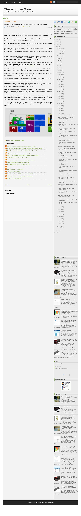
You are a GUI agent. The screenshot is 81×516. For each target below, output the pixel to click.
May (58, 65)
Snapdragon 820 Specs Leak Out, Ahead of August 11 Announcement (20, 176)
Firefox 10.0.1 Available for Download (66, 115)
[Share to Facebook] (51, 27)
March (58, 70)
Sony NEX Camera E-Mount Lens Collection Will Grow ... (66, 156)
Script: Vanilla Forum (66, 330)
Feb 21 (60, 91)
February (59, 72)
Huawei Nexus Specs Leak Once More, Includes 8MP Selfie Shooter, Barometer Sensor (23, 150)
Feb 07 (60, 211)
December (59, 48)
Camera (64, 28)
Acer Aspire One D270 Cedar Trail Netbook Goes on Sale (66, 196)
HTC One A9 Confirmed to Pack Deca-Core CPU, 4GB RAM (68, 300)
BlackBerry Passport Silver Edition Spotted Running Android (18, 157)
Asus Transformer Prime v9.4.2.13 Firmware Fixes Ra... (66, 178)
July (58, 60)
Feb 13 (60, 108)
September (60, 56)
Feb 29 (60, 74)
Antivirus (56, 28)
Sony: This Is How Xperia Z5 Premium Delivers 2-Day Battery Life (19, 153)
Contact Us (13, 2)
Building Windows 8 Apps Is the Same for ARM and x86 (26, 24)
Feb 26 (60, 81)
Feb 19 (60, 96)
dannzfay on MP (59, 363)
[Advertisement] (22, 221)
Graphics (76, 28)
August (59, 58)
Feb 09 (60, 207)
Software (22, 140)
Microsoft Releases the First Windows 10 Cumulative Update (18, 162)
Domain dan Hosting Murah (61, 368)
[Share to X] (49, 27)
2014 (57, 42)
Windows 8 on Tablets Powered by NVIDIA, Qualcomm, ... (66, 174)
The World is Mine (17, 9)
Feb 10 (60, 113)
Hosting (65, 29)
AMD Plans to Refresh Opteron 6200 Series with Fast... (66, 129)
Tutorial (73, 33)
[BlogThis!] (48, 27)
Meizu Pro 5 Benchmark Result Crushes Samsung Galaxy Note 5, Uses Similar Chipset (22, 155)
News (16, 140)
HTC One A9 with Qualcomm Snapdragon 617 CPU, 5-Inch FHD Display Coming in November (24, 148)
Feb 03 (60, 219)
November (59, 51)
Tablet (66, 33)
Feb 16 (60, 101)
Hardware (12, 140)
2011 (57, 230)
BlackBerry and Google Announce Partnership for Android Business (19, 166)
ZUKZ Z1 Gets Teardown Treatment (13, 171)
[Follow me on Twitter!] (54, 3)
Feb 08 (60, 209)
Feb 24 (60, 84)
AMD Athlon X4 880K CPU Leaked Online (15, 169)
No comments (27, 26)
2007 (57, 232)
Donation (21, 2)
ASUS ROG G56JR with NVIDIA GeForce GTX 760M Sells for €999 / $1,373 (69, 341)
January (59, 226)
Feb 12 (60, 110)
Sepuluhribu (58, 366)
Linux (69, 30)
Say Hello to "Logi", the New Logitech (14, 178)
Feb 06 (60, 214)
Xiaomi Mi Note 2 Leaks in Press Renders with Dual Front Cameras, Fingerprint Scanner (69, 311)
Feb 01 (60, 223)
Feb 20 (60, 94)
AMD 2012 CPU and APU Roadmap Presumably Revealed (66, 139)
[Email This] (46, 27)
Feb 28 (60, 77)
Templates (70, 33)
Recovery (76, 31)
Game (71, 28)
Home (5, 2)
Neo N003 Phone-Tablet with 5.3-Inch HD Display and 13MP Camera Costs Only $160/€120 (69, 280)
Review (56, 33)
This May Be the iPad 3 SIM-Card (66, 146)
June (58, 63)
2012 (57, 46)
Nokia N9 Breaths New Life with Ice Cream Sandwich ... (66, 189)
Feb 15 (60, 103)
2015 (57, 39)
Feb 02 (60, 221)
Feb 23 (60, 86)
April (58, 68)
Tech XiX (57, 361)
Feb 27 (60, 79)
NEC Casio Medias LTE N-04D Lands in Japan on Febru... (67, 132)
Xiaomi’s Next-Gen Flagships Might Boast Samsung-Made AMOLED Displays (21, 173)
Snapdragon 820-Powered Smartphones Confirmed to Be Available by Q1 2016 (21, 146)
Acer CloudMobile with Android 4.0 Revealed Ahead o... (66, 118)
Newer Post (7, 184)
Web (76, 33)
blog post (31, 65)
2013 (57, 44)
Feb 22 (60, 89)
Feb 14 (60, 106)
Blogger (52, 502)
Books (60, 28)
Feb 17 (60, 98)
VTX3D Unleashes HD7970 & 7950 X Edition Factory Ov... (66, 167)
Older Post (49, 184)
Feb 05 (60, 216)
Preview (18, 140)
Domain (68, 28)
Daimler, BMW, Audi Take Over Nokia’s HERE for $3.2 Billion (18, 164)
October (59, 53)
